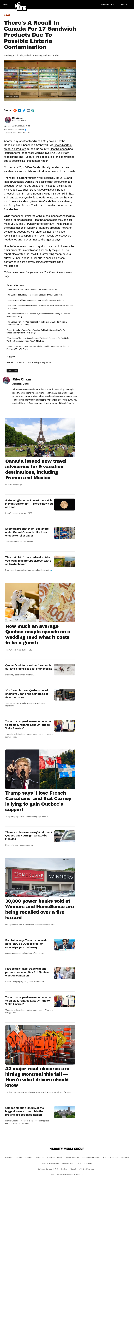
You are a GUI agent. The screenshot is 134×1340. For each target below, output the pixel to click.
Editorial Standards (110, 1157)
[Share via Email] (28, 110)
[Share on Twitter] (24, 110)
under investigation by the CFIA (47, 177)
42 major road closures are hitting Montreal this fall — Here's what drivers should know (37, 1077)
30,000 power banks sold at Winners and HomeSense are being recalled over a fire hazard (39, 909)
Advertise (8, 1157)
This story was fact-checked (15, 130)
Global (73, 1169)
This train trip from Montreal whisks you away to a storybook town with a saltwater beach (28, 561)
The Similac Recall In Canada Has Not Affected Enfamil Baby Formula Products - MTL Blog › (40, 307)
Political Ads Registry (50, 1163)
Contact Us (39, 1157)
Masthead (125, 1157)
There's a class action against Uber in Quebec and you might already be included (29, 835)
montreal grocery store (39, 362)
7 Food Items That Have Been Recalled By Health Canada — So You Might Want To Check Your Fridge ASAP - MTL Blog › (38, 339)
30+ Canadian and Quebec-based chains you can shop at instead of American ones (26, 694)
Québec (64, 1169)
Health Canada (59, 148)
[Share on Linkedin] (19, 110)
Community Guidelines (91, 1157)
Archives (18, 1157)
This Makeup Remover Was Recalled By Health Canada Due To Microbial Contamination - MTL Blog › (37, 323)
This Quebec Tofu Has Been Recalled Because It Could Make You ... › (35, 295)
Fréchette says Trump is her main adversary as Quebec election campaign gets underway (26, 944)
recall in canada (15, 362)
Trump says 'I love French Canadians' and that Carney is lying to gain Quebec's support (38, 801)
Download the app (54, 1157)
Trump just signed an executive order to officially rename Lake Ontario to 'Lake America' (28, 725)
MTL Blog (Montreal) (87, 1169)
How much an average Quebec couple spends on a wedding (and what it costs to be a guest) (37, 634)
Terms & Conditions (84, 1163)
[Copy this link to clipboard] (32, 110)
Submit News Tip (72, 1157)
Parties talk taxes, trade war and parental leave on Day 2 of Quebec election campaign (27, 972)
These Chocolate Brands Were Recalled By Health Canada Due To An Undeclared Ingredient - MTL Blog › (36, 331)
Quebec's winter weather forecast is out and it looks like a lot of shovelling (28, 667)
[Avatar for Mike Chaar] (6, 380)
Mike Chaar (18, 118)
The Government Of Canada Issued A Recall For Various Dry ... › (33, 290)
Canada (49, 1169)
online (14, 209)
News (7, 15)
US (56, 1169)
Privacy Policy (67, 1163)
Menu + (6, 4)
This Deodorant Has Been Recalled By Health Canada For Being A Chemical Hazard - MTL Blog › (38, 315)
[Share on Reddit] (15, 110)
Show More (12, 371)
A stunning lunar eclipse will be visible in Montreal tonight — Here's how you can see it (29, 504)
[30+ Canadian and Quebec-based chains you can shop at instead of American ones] (64, 695)
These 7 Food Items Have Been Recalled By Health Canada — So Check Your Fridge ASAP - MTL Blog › (39, 347)
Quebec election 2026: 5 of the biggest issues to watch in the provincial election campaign (24, 1111)
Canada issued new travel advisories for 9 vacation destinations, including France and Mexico (35, 469)
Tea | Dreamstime (11, 96)
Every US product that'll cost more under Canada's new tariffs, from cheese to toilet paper (27, 532)
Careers (29, 1157)
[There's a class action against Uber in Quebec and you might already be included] (64, 836)
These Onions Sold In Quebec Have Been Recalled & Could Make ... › (35, 300)
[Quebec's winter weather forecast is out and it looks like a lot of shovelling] (64, 669)
